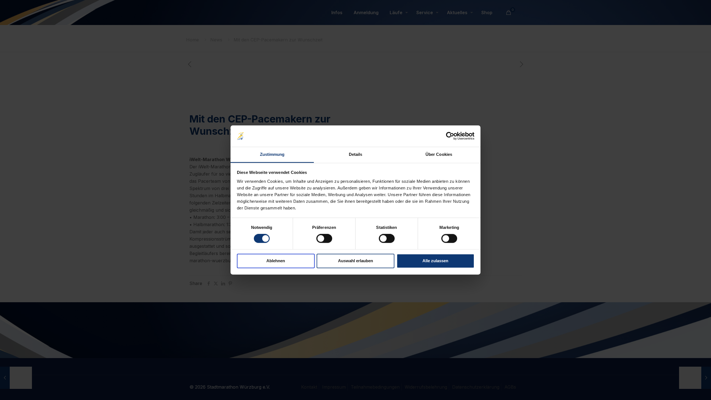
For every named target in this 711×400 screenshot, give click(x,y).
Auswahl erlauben (355, 260)
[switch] (324, 238)
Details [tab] (355, 154)
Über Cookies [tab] (438, 154)
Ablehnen (275, 260)
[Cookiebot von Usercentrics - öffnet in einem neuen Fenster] (450, 136)
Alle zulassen (435, 260)
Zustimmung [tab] (272, 154)
